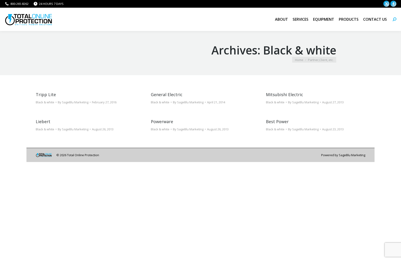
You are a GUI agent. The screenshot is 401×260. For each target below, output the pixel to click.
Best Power (277, 121)
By (73, 102)
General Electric (166, 94)
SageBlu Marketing (352, 155)
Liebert (43, 121)
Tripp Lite (46, 94)
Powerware (162, 121)
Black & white (45, 102)
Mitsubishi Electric (284, 94)
